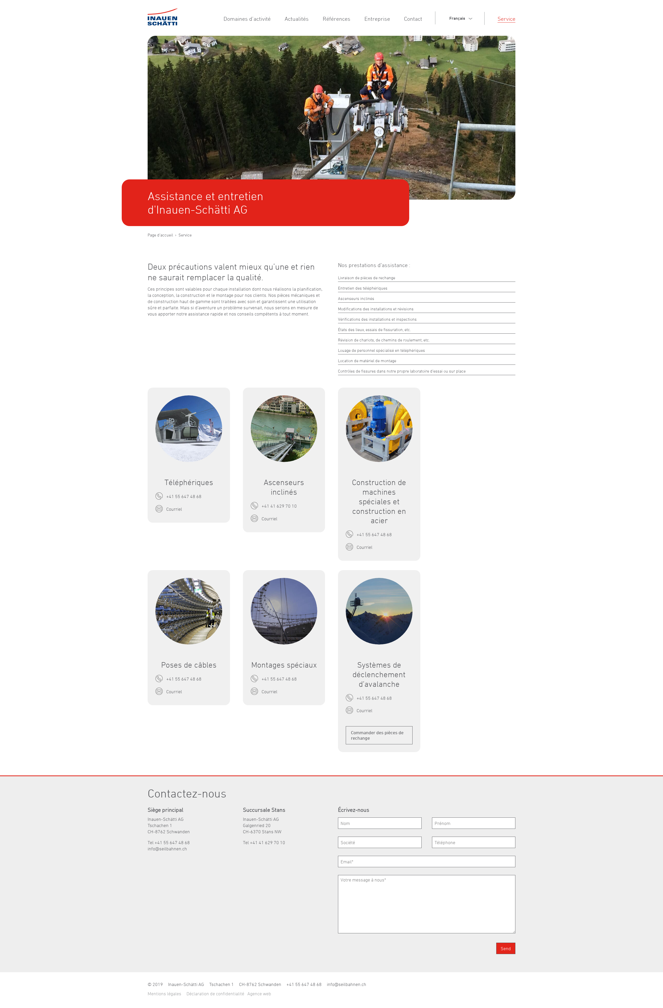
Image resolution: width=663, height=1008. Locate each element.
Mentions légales (164, 993)
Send (506, 948)
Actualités (297, 19)
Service (506, 19)
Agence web (259, 993)
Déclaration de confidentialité (215, 993)
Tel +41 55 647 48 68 (169, 842)
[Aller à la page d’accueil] (162, 16)
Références (336, 19)
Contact (413, 19)
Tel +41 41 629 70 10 (264, 842)
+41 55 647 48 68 (304, 984)
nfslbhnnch (168, 848)
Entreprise (377, 19)
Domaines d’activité (247, 19)
